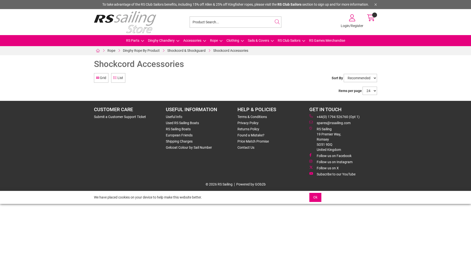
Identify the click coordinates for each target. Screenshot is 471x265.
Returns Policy (248, 129)
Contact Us (245, 147)
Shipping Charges (179, 141)
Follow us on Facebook (334, 156)
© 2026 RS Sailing (219, 184)
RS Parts (132, 40)
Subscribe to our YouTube (336, 174)
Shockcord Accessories (230, 51)
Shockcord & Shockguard (186, 51)
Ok (315, 197)
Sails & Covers (258, 40)
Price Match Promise (253, 141)
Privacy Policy (248, 123)
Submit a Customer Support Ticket (120, 117)
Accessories (192, 40)
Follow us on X (328, 168)
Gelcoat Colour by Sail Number (189, 147)
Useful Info (174, 117)
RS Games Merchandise (327, 40)
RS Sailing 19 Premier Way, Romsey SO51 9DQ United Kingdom (329, 139)
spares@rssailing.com (334, 123)
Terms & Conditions (252, 117)
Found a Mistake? (250, 135)
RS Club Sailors (289, 40)
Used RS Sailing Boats (182, 123)
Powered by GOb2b (251, 184)
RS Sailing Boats (178, 129)
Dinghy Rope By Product (141, 51)
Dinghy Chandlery (161, 40)
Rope (214, 40)
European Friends (179, 135)
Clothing (232, 40)
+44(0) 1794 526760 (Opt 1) (338, 117)
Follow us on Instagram (335, 162)
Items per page (350, 91)
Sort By (337, 78)
